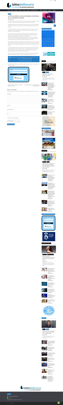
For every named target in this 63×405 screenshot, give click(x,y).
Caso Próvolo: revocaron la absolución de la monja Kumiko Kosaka (51, 353)
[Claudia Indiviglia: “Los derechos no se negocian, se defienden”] (44, 209)
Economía (15, 10)
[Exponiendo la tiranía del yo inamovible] (44, 113)
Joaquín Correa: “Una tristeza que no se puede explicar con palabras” (15, 85)
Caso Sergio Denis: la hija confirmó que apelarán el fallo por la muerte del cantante (51, 342)
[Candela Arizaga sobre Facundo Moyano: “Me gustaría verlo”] (44, 348)
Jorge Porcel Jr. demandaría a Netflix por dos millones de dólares (51, 295)
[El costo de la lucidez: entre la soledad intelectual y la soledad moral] (44, 101)
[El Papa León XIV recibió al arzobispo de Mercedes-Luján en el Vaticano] (44, 372)
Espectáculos (44, 254)
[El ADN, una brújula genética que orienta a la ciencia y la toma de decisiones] (44, 285)
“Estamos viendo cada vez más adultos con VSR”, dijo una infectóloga (51, 290)
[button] (38, 10)
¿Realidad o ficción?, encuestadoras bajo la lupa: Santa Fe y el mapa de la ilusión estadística (51, 107)
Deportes (28, 10)
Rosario (54, 10)
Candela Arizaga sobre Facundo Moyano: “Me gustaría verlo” (51, 348)
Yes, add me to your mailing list (13, 117)
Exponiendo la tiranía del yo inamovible (51, 112)
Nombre (11, 69)
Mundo (41, 10)
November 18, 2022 (29, 60)
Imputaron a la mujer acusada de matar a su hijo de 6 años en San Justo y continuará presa (48, 332)
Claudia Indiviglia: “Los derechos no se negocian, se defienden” (51, 209)
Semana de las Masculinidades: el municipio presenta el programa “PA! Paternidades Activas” (51, 378)
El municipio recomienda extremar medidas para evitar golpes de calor (31, 85)
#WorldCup (23, 57)
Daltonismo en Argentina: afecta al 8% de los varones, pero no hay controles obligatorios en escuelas (51, 270)
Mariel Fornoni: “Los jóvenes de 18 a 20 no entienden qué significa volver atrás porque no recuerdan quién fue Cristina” (48, 165)
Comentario (9, 93)
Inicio (8, 10)
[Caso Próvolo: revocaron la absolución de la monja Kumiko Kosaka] (44, 354)
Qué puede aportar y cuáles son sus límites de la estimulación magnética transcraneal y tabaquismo (51, 277)
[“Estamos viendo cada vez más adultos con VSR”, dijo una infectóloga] (44, 290)
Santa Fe (49, 10)
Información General (34, 10)
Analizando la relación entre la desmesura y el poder (47, 75)
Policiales (20, 10)
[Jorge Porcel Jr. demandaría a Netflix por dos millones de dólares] (44, 296)
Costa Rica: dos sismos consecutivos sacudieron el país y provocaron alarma (51, 365)
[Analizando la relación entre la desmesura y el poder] (49, 67)
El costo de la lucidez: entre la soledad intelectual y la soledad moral (51, 100)
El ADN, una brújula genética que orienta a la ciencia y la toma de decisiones (51, 284)
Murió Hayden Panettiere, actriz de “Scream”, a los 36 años (51, 301)
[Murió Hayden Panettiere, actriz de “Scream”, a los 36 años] (44, 301)
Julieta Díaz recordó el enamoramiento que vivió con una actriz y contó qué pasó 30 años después (48, 258)
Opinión (24, 10)
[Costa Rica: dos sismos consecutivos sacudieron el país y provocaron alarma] (44, 365)
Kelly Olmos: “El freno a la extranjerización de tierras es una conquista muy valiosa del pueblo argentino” (51, 203)
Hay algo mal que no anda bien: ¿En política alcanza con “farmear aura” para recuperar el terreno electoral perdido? (51, 94)
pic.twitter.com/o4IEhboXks (27, 58)
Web (8, 113)
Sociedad (47, 72)
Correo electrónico (10, 109)
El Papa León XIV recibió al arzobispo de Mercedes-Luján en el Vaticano (51, 371)
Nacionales (45, 10)
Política (11, 10)
